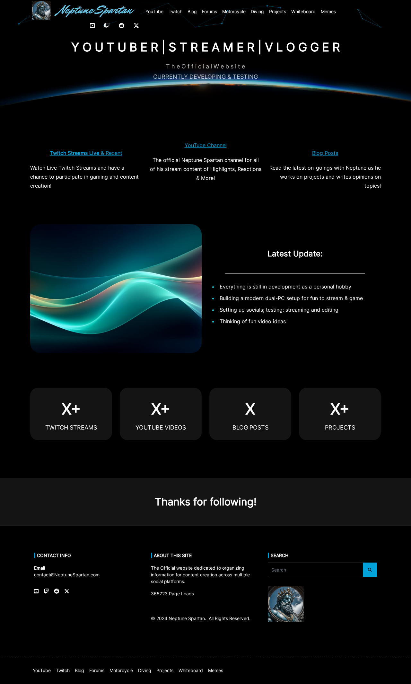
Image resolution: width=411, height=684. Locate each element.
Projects (277, 11)
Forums (209, 11)
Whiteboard (303, 11)
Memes (328, 11)
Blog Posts (325, 153)
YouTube (154, 11)
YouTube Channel (206, 145)
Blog (192, 11)
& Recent (86, 153)
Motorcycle (234, 11)
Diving (257, 11)
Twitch (175, 11)
